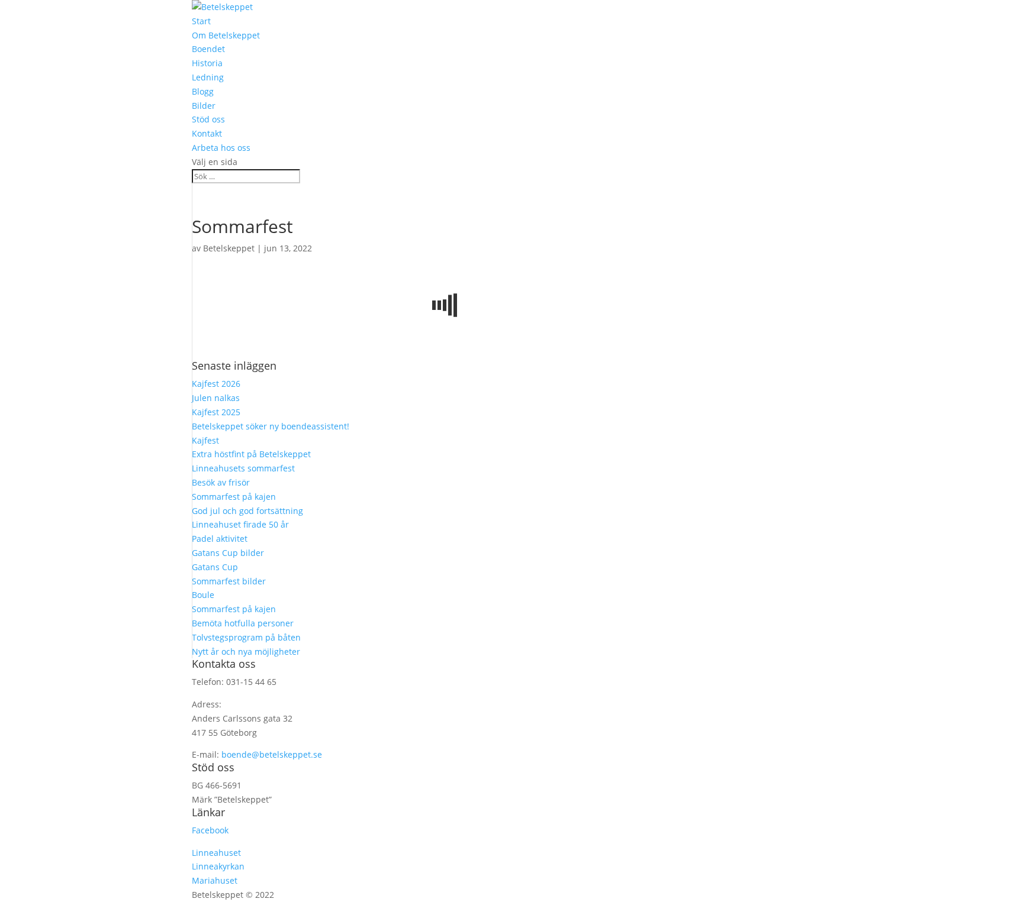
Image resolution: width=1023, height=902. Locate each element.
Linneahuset (216, 852)
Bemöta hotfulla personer (243, 623)
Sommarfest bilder (229, 581)
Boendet (208, 48)
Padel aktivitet (219, 538)
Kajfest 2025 (216, 412)
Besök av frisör (221, 482)
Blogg (203, 91)
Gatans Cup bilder (228, 552)
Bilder (203, 105)
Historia (207, 63)
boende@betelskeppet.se (271, 754)
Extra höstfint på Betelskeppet (251, 454)
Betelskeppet (229, 248)
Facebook (210, 830)
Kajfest (205, 440)
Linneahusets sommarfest (243, 468)
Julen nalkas (216, 397)
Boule (203, 594)
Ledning (208, 77)
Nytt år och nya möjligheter (246, 651)
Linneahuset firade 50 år (240, 524)
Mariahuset (214, 880)
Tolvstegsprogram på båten (246, 637)
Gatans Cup (215, 567)
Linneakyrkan (218, 866)
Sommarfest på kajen (234, 496)
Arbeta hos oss (221, 147)
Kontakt (207, 133)
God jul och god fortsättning (247, 510)
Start (201, 21)
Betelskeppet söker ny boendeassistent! (272, 426)
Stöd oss (208, 119)
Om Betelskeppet (226, 35)
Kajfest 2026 (216, 383)
